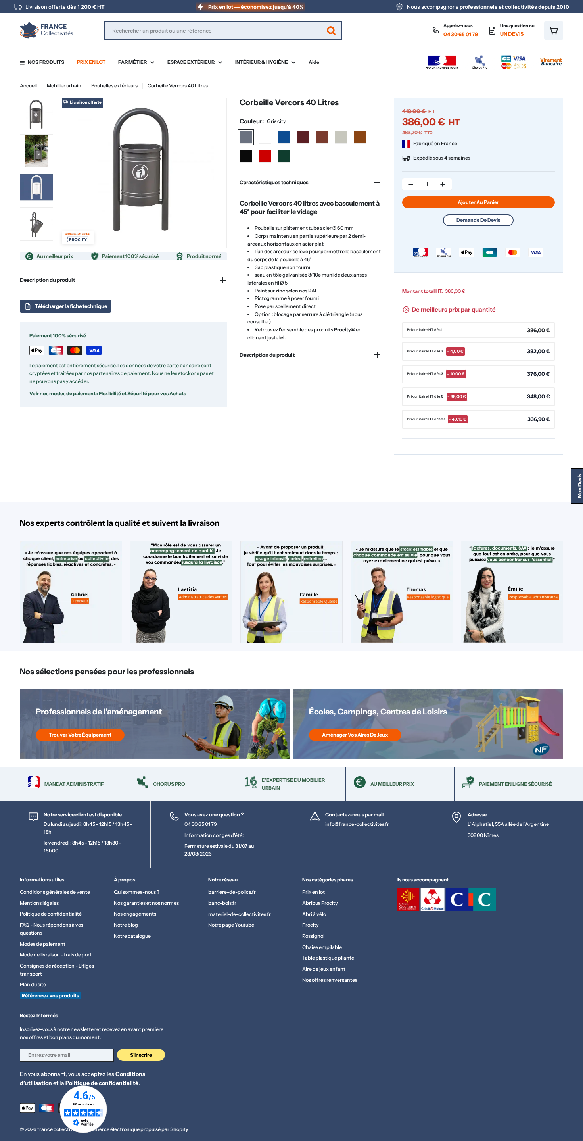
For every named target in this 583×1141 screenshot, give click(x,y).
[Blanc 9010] (265, 137)
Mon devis (580, 486)
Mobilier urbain (64, 86)
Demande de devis (478, 220)
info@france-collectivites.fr (357, 824)
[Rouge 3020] (265, 156)
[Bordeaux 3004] (303, 137)
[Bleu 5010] (284, 137)
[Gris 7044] (341, 137)
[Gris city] (246, 137)
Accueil (28, 86)
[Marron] (360, 137)
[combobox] (223, 30)
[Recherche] (331, 30)
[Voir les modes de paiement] (493, 57)
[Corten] (322, 137)
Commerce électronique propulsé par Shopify (135, 1129)
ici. (282, 338)
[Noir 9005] (246, 156)
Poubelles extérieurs (114, 86)
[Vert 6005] (284, 156)
